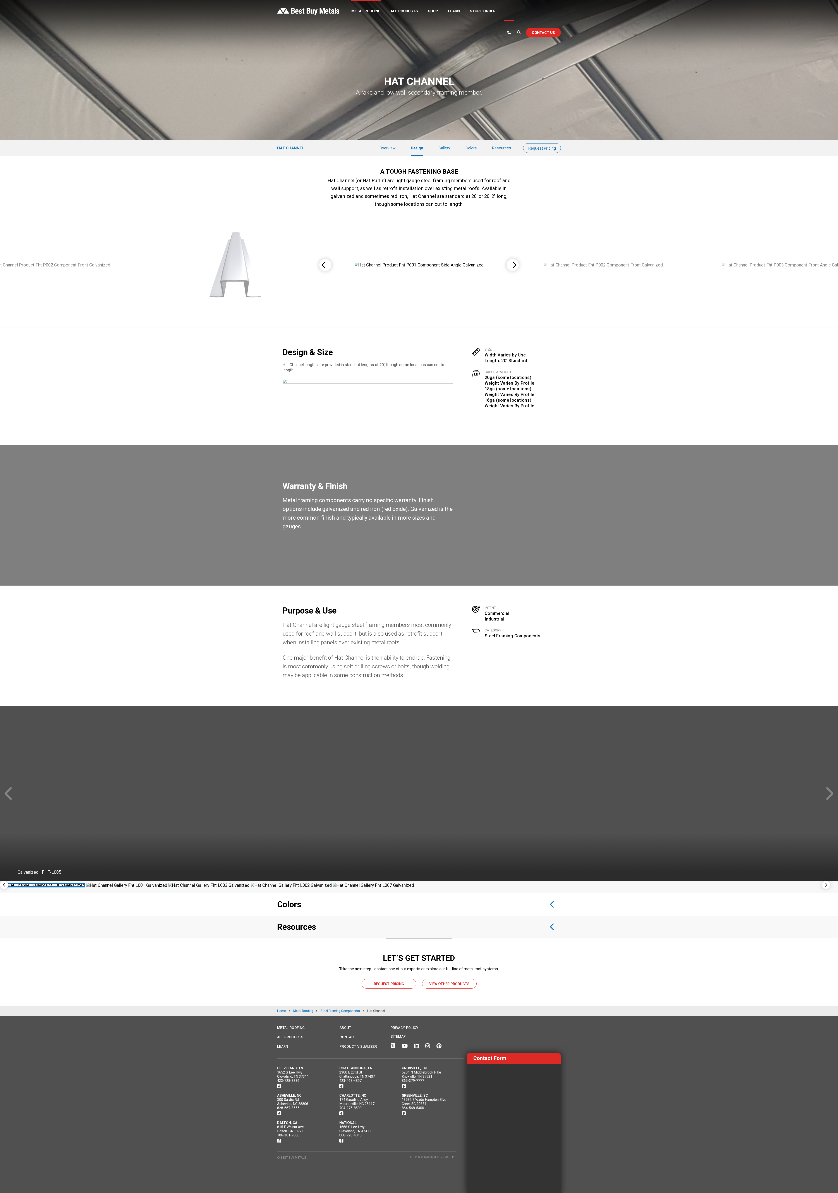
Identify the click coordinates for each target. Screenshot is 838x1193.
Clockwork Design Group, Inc (437, 1157)
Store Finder (483, 11)
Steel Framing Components (513, 635)
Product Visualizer (358, 1046)
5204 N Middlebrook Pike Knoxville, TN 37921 (421, 1074)
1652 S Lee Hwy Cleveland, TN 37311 (293, 1074)
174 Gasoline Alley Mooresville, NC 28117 (356, 1102)
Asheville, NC (289, 1095)
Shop (433, 11)
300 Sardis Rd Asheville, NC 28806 (292, 1102)
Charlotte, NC (352, 1095)
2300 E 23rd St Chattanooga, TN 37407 (357, 1074)
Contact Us (543, 32)
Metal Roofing (366, 11)
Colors (471, 148)
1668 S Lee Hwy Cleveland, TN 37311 (355, 1129)
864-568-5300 (413, 1108)
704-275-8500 (350, 1108)
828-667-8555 (288, 1108)
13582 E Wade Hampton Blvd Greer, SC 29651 (424, 1102)
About (345, 1028)
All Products (404, 11)
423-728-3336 (288, 1081)
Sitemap (398, 1036)
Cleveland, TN (290, 1068)
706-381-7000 (288, 1135)
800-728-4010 (350, 1135)
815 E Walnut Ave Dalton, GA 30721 (290, 1129)
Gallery (444, 148)
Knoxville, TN (414, 1068)
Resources (501, 148)
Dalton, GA (287, 1123)
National (348, 1123)
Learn (454, 11)
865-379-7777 (413, 1081)
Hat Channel (290, 148)
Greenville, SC (415, 1095)
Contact (348, 1037)
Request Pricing (542, 148)
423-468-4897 (350, 1081)
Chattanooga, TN (355, 1068)
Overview (388, 148)
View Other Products (449, 984)
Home (281, 1011)
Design (417, 148)
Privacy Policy (404, 1028)
